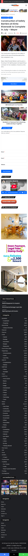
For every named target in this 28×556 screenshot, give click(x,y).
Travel (4, 399)
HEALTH (4, 360)
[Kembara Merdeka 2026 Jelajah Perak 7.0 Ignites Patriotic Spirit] (23, 492)
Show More (14, 84)
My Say (5, 443)
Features (4, 332)
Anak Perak (6, 406)
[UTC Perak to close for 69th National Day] (5, 487)
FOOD (3, 334)
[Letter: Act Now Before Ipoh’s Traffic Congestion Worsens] (23, 482)
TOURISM (4, 461)
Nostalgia (5, 371)
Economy (5, 413)
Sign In (2, 515)
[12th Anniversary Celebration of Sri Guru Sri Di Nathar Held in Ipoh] (14, 482)
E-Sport (5, 457)
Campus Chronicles (8, 327)
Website (3, 164)
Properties (5, 323)
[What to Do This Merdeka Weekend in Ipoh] (5, 482)
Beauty (5, 381)
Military (5, 420)
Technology (6, 397)
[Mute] (22, 192)
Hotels (4, 466)
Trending (4, 471)
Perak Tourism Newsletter (9, 468)
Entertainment (6, 387)
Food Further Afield (6, 348)
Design (4, 385)
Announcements (7, 353)
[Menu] (26, 6)
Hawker (5, 337)
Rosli (4, 33)
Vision (2, 506)
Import (3, 374)
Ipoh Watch (6, 436)
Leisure (5, 394)
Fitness (5, 392)
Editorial (5, 434)
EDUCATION (5, 325)
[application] (14, 186)
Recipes (5, 344)
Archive (3, 511)
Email (3, 158)
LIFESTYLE (4, 376)
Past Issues (5, 448)
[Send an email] (5, 33)
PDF (3, 450)
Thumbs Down (5, 459)
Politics (5, 424)
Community (12, 14)
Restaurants (6, 346)
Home (3, 14)
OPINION (4, 427)
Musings (5, 339)
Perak (3, 452)
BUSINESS (4, 318)
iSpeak (4, 438)
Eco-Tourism (6, 464)
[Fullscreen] (25, 192)
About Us (3, 504)
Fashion (5, 390)
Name (3, 151)
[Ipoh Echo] (14, 5)
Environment (6, 415)
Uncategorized (5, 473)
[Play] (3, 192)
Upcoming (5, 357)
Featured (4, 330)
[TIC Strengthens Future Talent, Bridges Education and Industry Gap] (23, 487)
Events (4, 355)
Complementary (7, 362)
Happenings (5, 350)
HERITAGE (4, 367)
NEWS (7, 14)
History (5, 369)
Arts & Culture (6, 378)
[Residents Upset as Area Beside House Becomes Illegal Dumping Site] (14, 487)
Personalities (6, 422)
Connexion (5, 431)
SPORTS (4, 454)
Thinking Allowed (7, 445)
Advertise (3, 509)
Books (4, 383)
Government (6, 418)
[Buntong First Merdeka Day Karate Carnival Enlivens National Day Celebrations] (5, 492)
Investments (6, 320)
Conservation (6, 411)
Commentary (6, 429)
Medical (5, 364)
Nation (3, 401)
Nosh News (6, 341)
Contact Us (4, 513)
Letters (5, 441)
